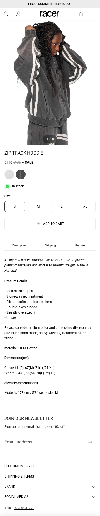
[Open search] (6, 14)
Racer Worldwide (24, 508)
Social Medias (16, 497)
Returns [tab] (80, 245)
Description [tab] (19, 245)
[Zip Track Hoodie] (21, 174)
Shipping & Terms (19, 476)
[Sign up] (90, 442)
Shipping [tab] (50, 245)
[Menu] (93, 14)
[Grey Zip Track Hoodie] (9, 174)
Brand (9, 486)
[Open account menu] (18, 14)
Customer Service (20, 466)
